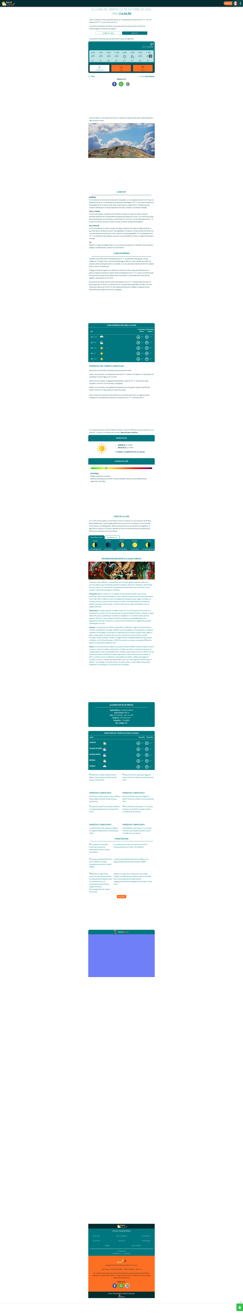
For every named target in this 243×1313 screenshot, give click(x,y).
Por (91, 76)
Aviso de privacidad (116, 1269)
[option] (99, 68)
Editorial (127, 1253)
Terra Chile (96, 1236)
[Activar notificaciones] (231, 1307)
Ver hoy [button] (135, 33)
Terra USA (121, 1240)
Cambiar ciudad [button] (108, 33)
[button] (24, 82)
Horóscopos (146, 1240)
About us (139, 1269)
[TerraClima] (235, 3)
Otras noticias (136, 1245)
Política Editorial (129, 1269)
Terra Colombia (121, 1236)
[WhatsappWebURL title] (121, 84)
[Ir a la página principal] (8, 3)
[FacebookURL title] (114, 84)
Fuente (147, 76)
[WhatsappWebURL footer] (121, 1285)
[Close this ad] (241, 1302)
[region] (121, 101)
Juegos (107, 1245)
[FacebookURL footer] (114, 1285)
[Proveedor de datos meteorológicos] (121, 1296)
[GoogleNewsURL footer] (127, 1285)
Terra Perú (96, 1240)
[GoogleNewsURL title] (127, 84)
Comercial (116, 1253)
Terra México (146, 1236)
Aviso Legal (105, 1269)
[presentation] (150, 56)
